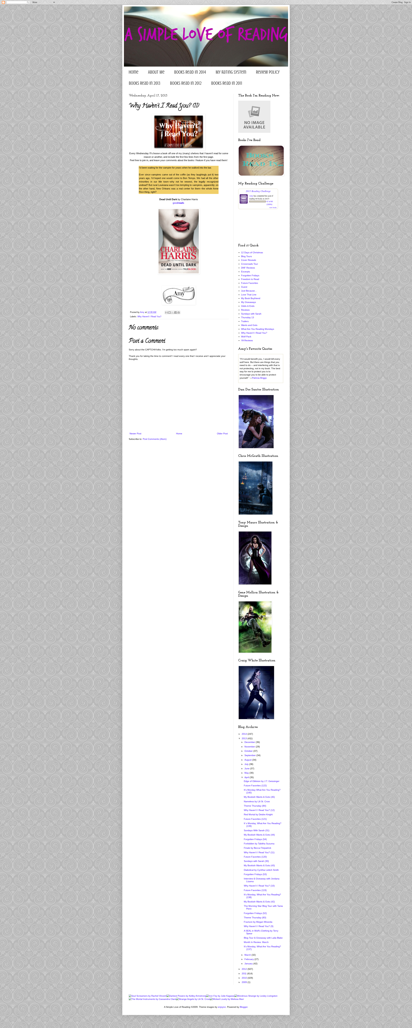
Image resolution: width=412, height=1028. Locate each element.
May (246, 773)
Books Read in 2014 (190, 72)
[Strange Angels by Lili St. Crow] (193, 999)
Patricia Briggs (259, 378)
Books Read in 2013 (144, 83)
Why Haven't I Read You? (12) (259, 810)
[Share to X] (172, 312)
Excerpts (245, 271)
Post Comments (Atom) (155, 439)
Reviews (245, 310)
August (248, 759)
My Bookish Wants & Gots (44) (259, 834)
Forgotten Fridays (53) (255, 874)
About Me (156, 72)
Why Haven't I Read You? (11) (259, 852)
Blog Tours (246, 256)
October (248, 751)
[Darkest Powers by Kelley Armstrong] (186, 996)
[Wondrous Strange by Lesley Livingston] (255, 996)
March (248, 955)
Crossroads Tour (249, 264)
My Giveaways (248, 302)
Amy (251, 195)
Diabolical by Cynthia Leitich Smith (261, 870)
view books (273, 207)
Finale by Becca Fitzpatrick (257, 848)
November (250, 746)
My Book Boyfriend (250, 298)
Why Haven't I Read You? (149, 316)
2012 (245, 969)
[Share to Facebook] (175, 312)
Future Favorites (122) (255, 785)
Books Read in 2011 (226, 83)
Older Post (222, 433)
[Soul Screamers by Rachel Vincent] (148, 996)
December (250, 742)
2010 (245, 978)
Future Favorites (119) (255, 890)
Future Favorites (249, 283)
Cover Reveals (248, 260)
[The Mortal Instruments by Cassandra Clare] (152, 999)
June (247, 768)
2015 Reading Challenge (258, 191)
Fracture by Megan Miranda (258, 922)
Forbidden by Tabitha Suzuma (259, 843)
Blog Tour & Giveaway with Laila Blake (263, 938)
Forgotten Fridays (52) (255, 913)
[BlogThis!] (169, 312)
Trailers (245, 321)
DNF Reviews (248, 267)
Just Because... (249, 290)
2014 (245, 734)
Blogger (244, 1007)
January (248, 963)
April (247, 777)
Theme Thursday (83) (255, 917)
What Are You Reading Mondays (257, 329)
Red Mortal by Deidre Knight (258, 814)
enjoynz (222, 1007)
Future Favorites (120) (255, 856)
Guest (244, 287)
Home (133, 72)
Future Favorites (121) (255, 819)
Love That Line (248, 294)
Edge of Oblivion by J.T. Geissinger (261, 781)
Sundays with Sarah (251, 313)
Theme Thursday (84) (255, 805)
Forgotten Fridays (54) (255, 839)
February (249, 959)
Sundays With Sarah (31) (256, 830)
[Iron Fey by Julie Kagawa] (220, 996)
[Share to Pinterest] (178, 312)
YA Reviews (247, 340)
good (178, 202)
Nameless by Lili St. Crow (257, 801)
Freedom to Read (250, 279)
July (246, 764)
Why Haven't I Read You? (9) (258, 926)
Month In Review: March (256, 942)
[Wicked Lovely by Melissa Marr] (227, 999)
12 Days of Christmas (252, 252)
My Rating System (231, 72)
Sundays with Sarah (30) (256, 861)
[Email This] (166, 312)
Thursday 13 (247, 317)
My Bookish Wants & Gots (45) (259, 797)
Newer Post (135, 433)
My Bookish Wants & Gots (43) (259, 865)
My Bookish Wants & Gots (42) (259, 901)
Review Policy (268, 72)
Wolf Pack (246, 336)
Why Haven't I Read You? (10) (259, 885)
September (250, 755)
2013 (245, 738)
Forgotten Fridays (250, 275)
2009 (245, 982)
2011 (244, 973)
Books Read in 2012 (185, 83)
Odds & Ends (247, 306)
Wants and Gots (249, 325)
